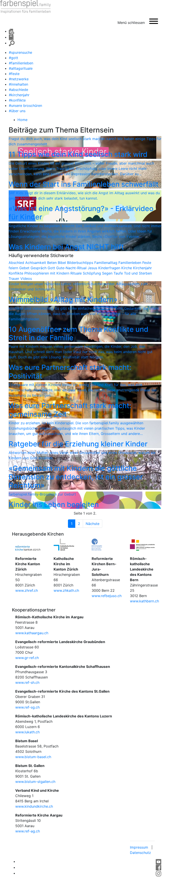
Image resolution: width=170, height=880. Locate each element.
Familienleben (130, 262)
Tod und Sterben (138, 273)
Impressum (139, 847)
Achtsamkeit (36, 262)
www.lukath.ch (27, 732)
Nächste (92, 523)
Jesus (93, 268)
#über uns (17, 111)
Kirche (127, 268)
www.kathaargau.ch (31, 633)
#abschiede (18, 89)
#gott (13, 58)
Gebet (25, 268)
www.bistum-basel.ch (33, 757)
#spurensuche (20, 52)
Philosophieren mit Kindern (47, 273)
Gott (52, 268)
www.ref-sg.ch (27, 707)
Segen (108, 273)
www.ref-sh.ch (27, 682)
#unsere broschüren (25, 105)
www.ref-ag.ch (27, 831)
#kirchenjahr (19, 95)
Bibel (62, 262)
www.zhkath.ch (66, 590)
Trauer (14, 278)
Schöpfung (92, 273)
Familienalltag (106, 262)
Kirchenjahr (142, 268)
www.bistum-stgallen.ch (35, 781)
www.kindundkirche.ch (34, 806)
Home (22, 119)
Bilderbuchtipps (80, 262)
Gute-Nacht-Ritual (72, 268)
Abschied (17, 262)
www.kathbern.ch (144, 601)
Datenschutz (140, 852)
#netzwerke (19, 79)
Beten (52, 262)
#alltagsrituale (21, 68)
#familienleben (21, 63)
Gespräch (39, 268)
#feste (14, 73)
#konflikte (17, 100)
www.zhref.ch (26, 590)
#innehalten (18, 84)
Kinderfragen (109, 268)
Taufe (119, 273)
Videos (26, 278)
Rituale (76, 273)
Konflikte (16, 273)
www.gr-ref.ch (27, 657)
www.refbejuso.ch (107, 596)
